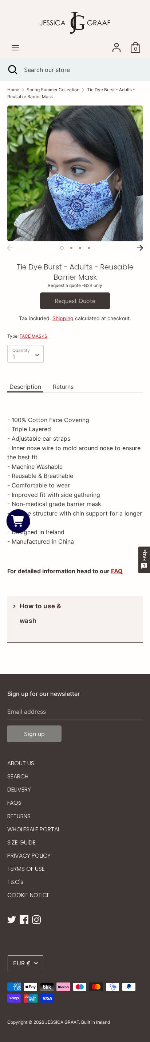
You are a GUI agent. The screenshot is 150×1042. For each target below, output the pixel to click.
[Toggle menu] (15, 47)
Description (25, 386)
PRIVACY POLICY (29, 855)
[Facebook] (24, 919)
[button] (18, 521)
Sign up (34, 734)
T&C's (15, 882)
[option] (75, 173)
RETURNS (19, 816)
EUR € (22, 963)
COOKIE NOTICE (28, 895)
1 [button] (62, 248)
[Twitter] (11, 919)
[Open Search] (12, 69)
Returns (63, 386)
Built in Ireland (95, 1022)
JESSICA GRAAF (62, 1022)
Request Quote (75, 300)
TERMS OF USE (26, 869)
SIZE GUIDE (21, 842)
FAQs (14, 802)
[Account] (116, 44)
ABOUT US (20, 763)
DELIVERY (19, 789)
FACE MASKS (33, 336)
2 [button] (71, 248)
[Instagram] (36, 919)
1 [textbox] (13, 356)
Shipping (63, 318)
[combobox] (25, 354)
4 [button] (89, 248)
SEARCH (17, 776)
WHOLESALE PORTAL (33, 829)
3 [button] (80, 248)
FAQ (117, 571)
